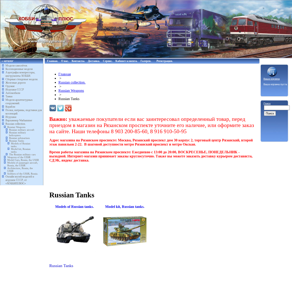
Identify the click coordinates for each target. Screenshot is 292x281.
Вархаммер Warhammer (18, 120)
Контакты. (78, 61)
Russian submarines (19, 138)
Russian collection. (15, 123)
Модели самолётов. (16, 65)
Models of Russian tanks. (74, 207)
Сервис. (107, 61)
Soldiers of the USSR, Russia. (22, 173)
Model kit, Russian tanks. (124, 207)
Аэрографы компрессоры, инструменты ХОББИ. (20, 74)
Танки (8, 96)
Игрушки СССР (14, 89)
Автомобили (12, 93)
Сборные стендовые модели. (21, 79)
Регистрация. (164, 61)
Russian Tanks (16, 140)
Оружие (10, 86)
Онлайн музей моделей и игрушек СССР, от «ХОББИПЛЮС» (19, 180)
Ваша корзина (271, 78)
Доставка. (94, 61)
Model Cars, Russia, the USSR (23, 160)
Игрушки (10, 117)
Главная (64, 74)
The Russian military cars (22, 154)
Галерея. (146, 61)
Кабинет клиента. (126, 61)
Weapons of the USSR (18, 157)
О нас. (65, 61)
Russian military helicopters (17, 134)
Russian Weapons (16, 127)
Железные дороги (15, 82)
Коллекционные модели (19, 69)
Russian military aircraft (21, 129)
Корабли (10, 106)
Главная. (52, 61)
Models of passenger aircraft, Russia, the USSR (22, 164)
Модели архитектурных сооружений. (19, 101)
